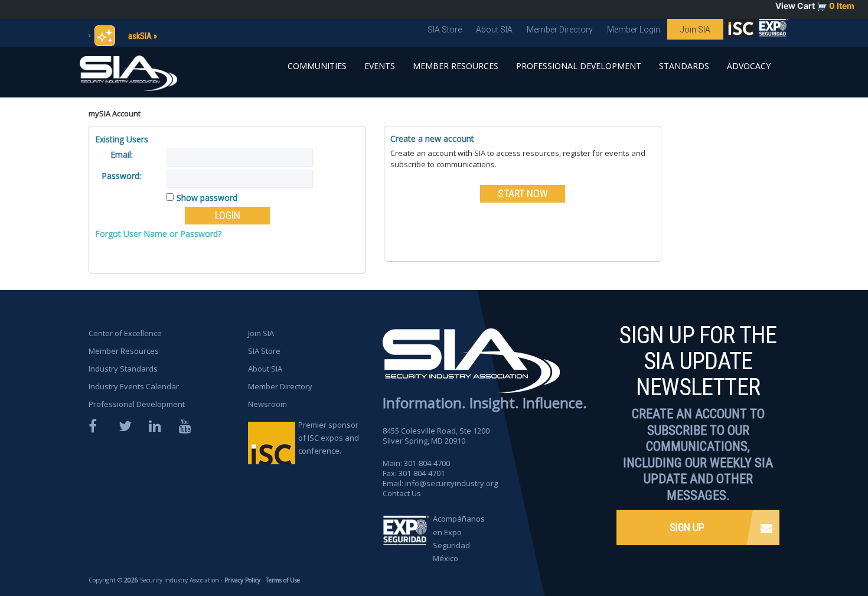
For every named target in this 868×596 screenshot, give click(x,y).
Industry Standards (123, 368)
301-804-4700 (427, 463)
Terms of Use (283, 580)
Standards (684, 65)
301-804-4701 (422, 473)
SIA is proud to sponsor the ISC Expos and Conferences (741, 31)
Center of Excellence (125, 333)
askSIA (140, 36)
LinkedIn (156, 426)
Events (379, 65)
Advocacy (749, 65)
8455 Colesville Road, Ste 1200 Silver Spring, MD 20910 (436, 435)
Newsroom (267, 404)
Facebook (96, 426)
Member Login (633, 29)
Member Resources (455, 65)
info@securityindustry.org (451, 483)
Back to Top (815, 553)
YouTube (186, 426)
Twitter (126, 426)
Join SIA (695, 29)
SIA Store (445, 29)
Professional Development (578, 65)
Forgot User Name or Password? (158, 233)
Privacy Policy (242, 580)
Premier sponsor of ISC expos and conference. (328, 437)
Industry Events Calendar (134, 386)
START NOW (523, 193)
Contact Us (402, 493)
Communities (317, 65)
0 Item (841, 6)
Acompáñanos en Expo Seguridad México (459, 538)
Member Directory (560, 29)
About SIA (494, 29)
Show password (207, 197)
